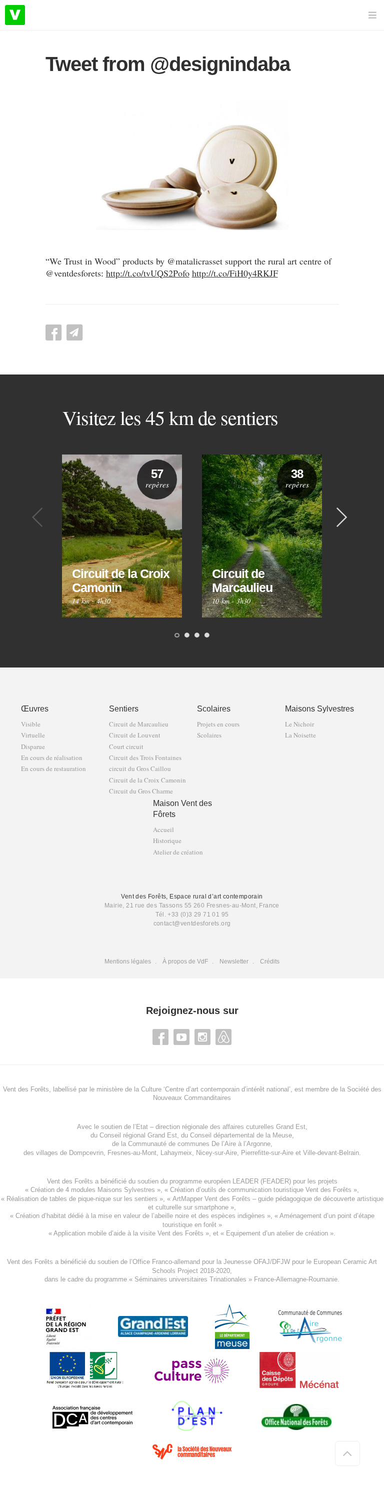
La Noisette (300, 735)
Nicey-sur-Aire (216, 1152)
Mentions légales (127, 961)
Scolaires (213, 708)
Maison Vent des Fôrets (182, 808)
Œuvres (34, 708)
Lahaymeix (176, 1152)
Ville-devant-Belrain (331, 1152)
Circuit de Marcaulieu (138, 724)
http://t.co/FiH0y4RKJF (235, 273)
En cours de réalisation (51, 758)
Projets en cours (218, 724)
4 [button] (207, 636)
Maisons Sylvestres (319, 708)
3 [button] (197, 636)
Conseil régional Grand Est (138, 1135)
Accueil (163, 830)
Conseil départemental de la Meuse (241, 1135)
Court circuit (126, 746)
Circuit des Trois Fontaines (145, 758)
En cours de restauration (53, 768)
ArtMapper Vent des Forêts (211, 1198)
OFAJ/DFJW (272, 1262)
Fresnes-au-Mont (132, 1152)
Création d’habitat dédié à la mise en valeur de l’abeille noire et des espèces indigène (139, 1216)
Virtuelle (33, 735)
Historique (167, 840)
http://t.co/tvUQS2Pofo (148, 273)
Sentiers (123, 708)
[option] (122, 536)
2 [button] (187, 636)
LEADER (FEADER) (261, 1181)
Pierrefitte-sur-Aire (267, 1152)
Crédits (270, 961)
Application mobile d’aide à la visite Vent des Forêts (129, 1233)
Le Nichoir (299, 724)
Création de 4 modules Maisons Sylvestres (92, 1190)
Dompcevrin (86, 1152)
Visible (30, 724)
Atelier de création (178, 852)
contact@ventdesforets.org (192, 923)
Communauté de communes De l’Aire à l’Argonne (199, 1144)
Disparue (33, 746)
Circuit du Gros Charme (141, 791)
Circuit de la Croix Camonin (147, 780)
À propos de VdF (185, 961)
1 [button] (177, 636)
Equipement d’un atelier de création (277, 1233)
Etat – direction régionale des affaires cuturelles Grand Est (221, 1126)
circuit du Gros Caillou (140, 768)
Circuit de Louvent (134, 735)
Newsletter (234, 961)
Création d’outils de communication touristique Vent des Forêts (261, 1190)
